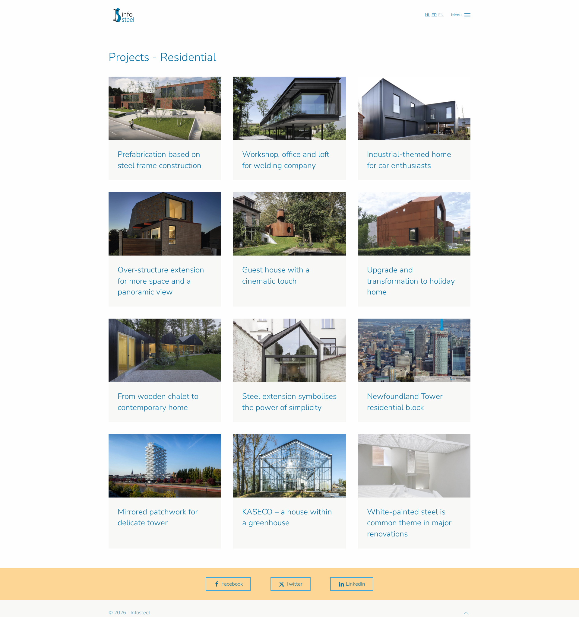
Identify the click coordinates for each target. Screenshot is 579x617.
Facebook (232, 583)
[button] (460, 15)
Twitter (294, 583)
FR (434, 15)
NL (427, 15)
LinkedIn (355, 583)
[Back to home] (123, 15)
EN (441, 15)
